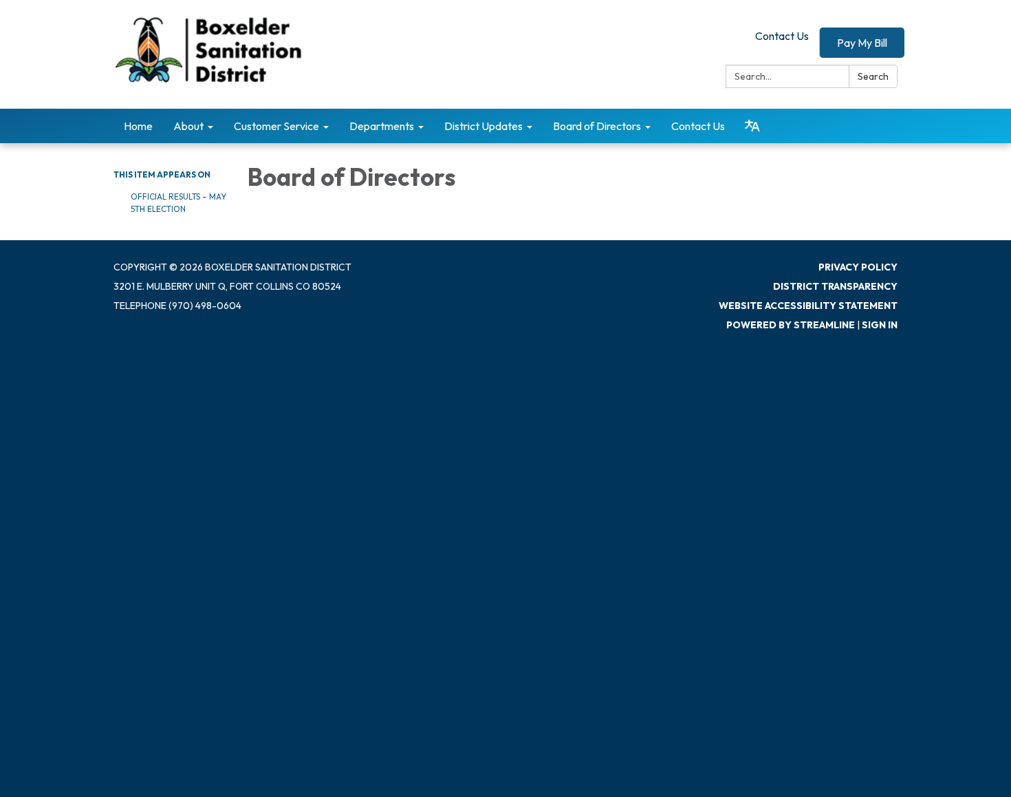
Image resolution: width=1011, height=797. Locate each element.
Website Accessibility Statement (808, 305)
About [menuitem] (188, 126)
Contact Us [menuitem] (698, 126)
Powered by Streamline (790, 325)
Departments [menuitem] (381, 126)
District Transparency (835, 286)
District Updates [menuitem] (483, 126)
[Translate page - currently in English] (752, 126)
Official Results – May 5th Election (178, 202)
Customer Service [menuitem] (276, 126)
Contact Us (782, 36)
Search (873, 76)
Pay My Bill (862, 43)
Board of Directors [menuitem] (597, 126)
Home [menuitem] (138, 126)
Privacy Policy (858, 267)
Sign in (880, 325)
